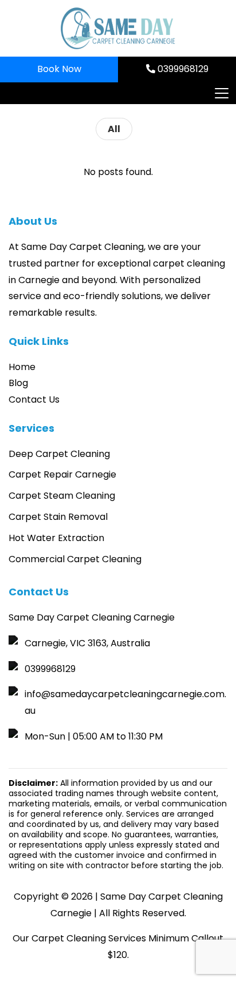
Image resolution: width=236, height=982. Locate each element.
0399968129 (182, 68)
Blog (18, 382)
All (114, 129)
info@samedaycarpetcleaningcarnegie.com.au (125, 702)
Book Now (59, 68)
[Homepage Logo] (118, 28)
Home (22, 366)
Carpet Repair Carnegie (62, 474)
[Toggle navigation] (221, 93)
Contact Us (34, 399)
